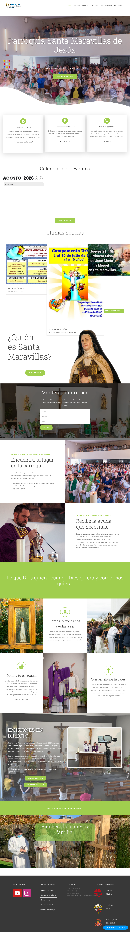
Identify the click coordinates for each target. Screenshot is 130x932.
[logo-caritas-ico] (98, 890)
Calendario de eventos (65, 168)
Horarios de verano (17, 288)
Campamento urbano (48, 895)
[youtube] (17, 893)
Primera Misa (45, 900)
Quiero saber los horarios (23, 142)
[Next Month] (41, 178)
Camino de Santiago (48, 910)
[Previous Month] (36, 178)
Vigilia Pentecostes (47, 905)
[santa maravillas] (94, 329)
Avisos (21, 291)
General (105, 283)
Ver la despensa (65, 141)
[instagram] (27, 893)
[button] (115, 928)
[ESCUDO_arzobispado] (98, 919)
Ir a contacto (106, 141)
